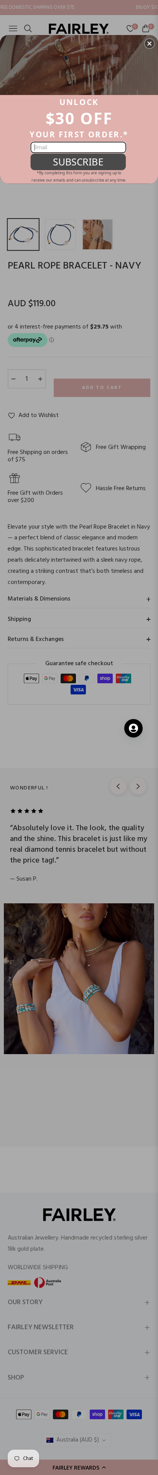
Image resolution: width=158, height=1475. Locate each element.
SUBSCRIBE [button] (78, 161)
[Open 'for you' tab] (133, 728)
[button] (149, 43)
